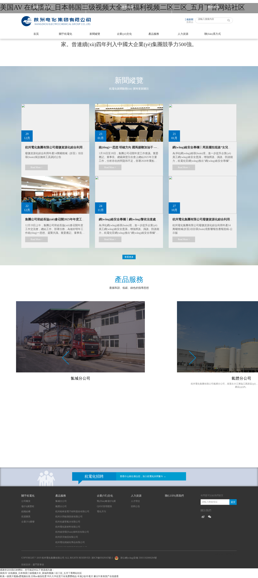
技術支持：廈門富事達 (32, 564)
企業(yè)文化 (124, 33)
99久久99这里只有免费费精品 (62, 576)
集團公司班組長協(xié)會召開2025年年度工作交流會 (59, 219)
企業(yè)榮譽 (28, 521)
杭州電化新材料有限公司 (67, 526)
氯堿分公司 (61, 501)
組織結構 (25, 511)
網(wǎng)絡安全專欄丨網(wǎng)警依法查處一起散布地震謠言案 (141, 219)
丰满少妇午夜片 (85, 576)
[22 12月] (55, 194)
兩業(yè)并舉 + (43, 7)
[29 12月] (55, 122)
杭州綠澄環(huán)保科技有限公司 (72, 532)
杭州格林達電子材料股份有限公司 (72, 511)
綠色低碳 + (128, 7)
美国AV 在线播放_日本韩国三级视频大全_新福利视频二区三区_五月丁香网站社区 (41, 573)
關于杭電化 (65, 33)
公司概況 (25, 501)
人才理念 (135, 501)
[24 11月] (129, 194)
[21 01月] (203, 122)
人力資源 (183, 33)
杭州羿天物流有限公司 (66, 537)
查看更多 (129, 257)
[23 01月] (129, 122)
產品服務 (153, 33)
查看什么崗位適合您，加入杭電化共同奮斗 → (143, 476)
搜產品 (189, 22)
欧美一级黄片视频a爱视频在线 (15, 576)
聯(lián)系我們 (174, 495)
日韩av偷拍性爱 (39, 576)
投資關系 (25, 516)
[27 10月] (203, 194)
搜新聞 (189, 19)
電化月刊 (101, 511)
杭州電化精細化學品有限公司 (70, 542)
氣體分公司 (61, 506)
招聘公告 (135, 506)
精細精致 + (215, 7)
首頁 (36, 33)
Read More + (36, 167)
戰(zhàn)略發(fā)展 (106, 501)
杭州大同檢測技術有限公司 (69, 516)
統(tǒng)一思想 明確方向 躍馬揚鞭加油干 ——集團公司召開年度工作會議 (147, 147)
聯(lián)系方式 (212, 33)
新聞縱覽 (95, 33)
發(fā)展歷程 (27, 506)
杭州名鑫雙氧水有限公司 (67, 521)
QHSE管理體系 (104, 506)
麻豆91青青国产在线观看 (106, 576)
